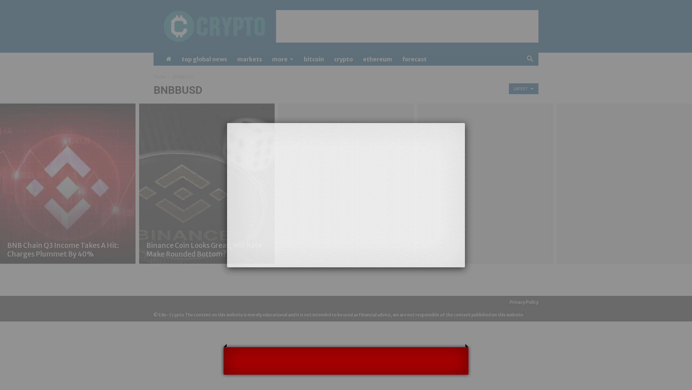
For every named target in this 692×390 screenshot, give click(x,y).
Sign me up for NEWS (416, 295)
